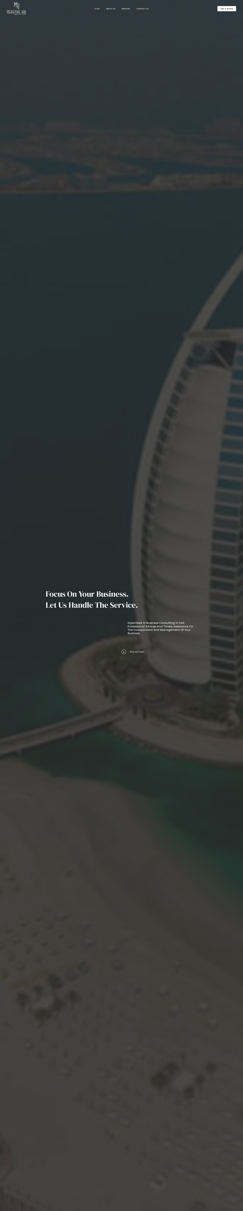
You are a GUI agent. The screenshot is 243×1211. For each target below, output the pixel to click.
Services (126, 8)
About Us (110, 8)
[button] (226, 8)
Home (97, 8)
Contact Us (142, 8)
